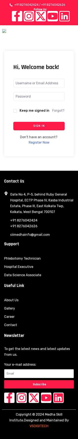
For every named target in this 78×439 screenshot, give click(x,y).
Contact (10, 325)
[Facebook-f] (17, 16)
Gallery (9, 308)
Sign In (39, 126)
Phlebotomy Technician (22, 258)
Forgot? (58, 110)
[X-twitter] (41, 16)
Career (9, 317)
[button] (72, 30)
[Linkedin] (64, 16)
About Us (11, 300)
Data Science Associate (22, 275)
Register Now (39, 142)
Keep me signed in (34, 110)
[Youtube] (52, 16)
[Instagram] (29, 16)
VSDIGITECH (39, 426)
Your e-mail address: (20, 364)
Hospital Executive (18, 267)
